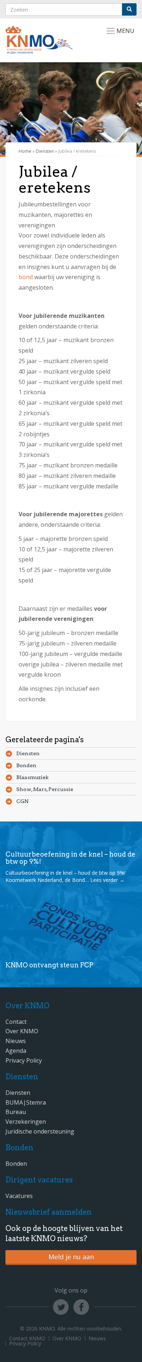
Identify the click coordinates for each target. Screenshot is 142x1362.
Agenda (15, 1051)
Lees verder (107, 880)
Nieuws (15, 1041)
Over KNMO (21, 1031)
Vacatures (19, 1196)
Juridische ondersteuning (39, 1131)
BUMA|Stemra (25, 1102)
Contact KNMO (27, 1338)
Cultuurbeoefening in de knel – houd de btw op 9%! (70, 857)
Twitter (61, 1307)
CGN (22, 801)
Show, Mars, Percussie (44, 789)
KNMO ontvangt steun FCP (49, 965)
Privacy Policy (23, 1060)
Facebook (81, 1307)
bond (26, 277)
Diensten (45, 151)
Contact (16, 1022)
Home (25, 151)
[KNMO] (39, 49)
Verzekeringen (25, 1122)
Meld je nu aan (71, 1256)
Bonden (26, 765)
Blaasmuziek (32, 777)
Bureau (15, 1112)
